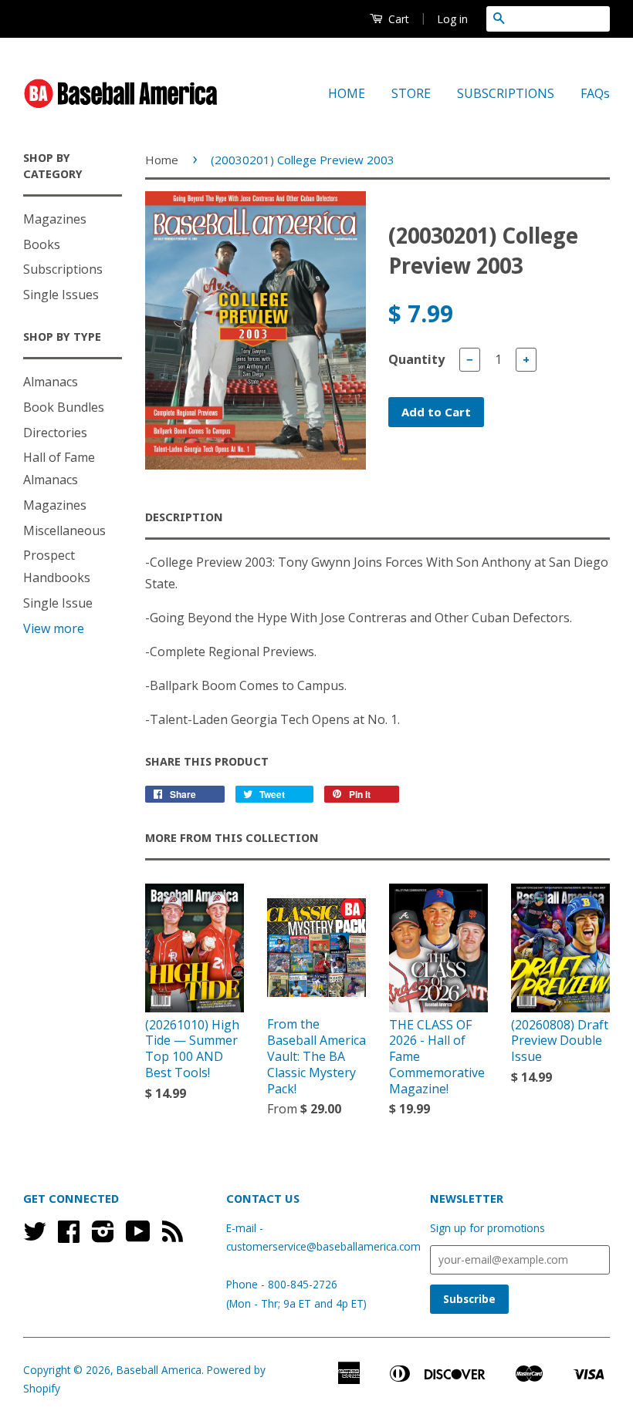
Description (184, 517)
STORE (411, 93)
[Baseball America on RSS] (172, 1236)
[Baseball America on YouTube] (138, 1236)
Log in (452, 19)
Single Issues (61, 294)
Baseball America (159, 1369)
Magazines (54, 218)
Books (41, 244)
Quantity (416, 359)
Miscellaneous (64, 530)
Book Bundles (63, 407)
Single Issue (58, 602)
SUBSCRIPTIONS (505, 93)
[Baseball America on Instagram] (103, 1236)
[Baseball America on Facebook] (68, 1236)
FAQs (595, 93)
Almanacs (50, 381)
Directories (55, 432)
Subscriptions (63, 269)
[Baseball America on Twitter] (34, 1236)
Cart (397, 19)
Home (161, 159)
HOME (346, 93)
